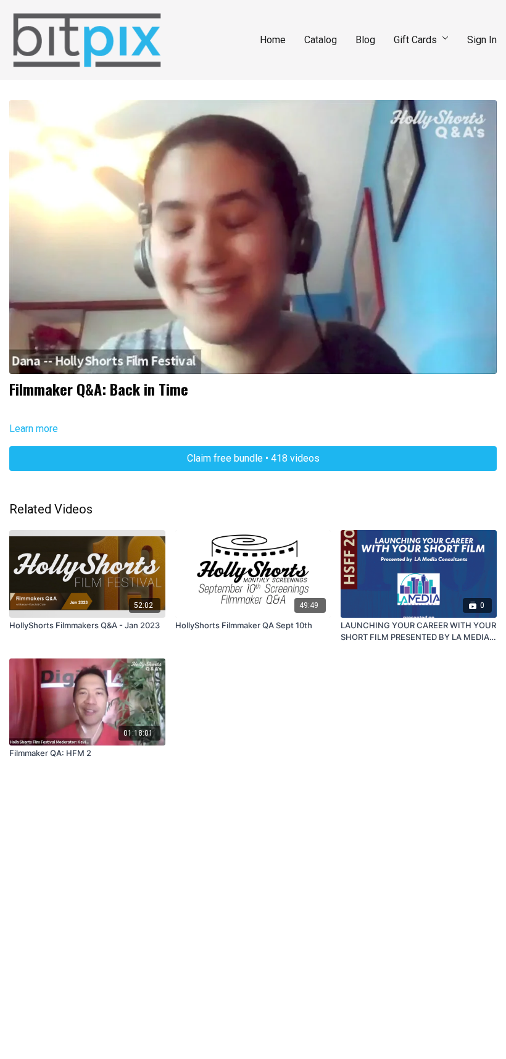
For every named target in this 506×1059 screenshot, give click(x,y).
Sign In (482, 40)
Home (273, 40)
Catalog (320, 40)
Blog (365, 40)
